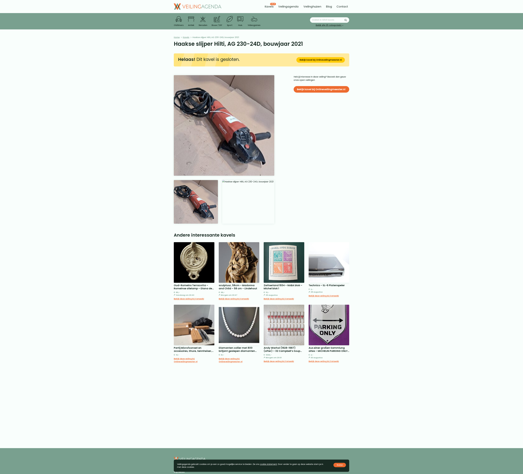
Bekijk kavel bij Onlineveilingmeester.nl (321, 59)
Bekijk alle (328, 25)
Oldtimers (179, 25)
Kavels (186, 37)
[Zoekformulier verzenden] (345, 20)
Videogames (254, 25)
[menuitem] (269, 6)
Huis (240, 25)
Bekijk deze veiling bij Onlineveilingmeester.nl (185, 360)
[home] (197, 6)
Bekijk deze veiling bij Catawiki (189, 298)
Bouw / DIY (217, 25)
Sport (229, 25)
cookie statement (268, 464)
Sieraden (203, 25)
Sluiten (340, 465)
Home (177, 37)
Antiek (191, 25)
